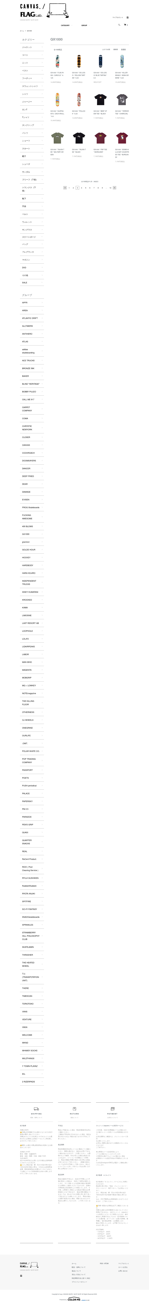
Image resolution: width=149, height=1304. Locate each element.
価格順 (115, 49)
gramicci (25, 541)
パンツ (25, 132)
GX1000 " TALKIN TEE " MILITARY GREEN (57, 152)
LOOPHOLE (27, 630)
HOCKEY (26, 557)
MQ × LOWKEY (29, 685)
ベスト (25, 70)
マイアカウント (117, 17)
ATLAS (25, 341)
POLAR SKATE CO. (31, 751)
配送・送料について (79, 1267)
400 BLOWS (27, 526)
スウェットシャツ (30, 86)
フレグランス (28, 251)
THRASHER (27, 954)
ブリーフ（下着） (30, 179)
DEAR (25, 483)
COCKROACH (28, 452)
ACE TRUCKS (28, 360)
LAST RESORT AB (30, 623)
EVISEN (25, 499)
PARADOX (27, 816)
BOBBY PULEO (29, 391)
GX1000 (29, 31)
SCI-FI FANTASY (29, 909)
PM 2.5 (25, 808)
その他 (25, 275)
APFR (24, 302)
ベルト (25, 214)
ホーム (22, 31)
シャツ (25, 93)
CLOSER (26, 437)
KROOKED (27, 599)
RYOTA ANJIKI (28, 893)
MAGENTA (27, 669)
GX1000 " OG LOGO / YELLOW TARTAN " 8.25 (78, 75)
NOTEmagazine (29, 693)
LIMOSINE (27, 615)
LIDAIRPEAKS (28, 646)
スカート (26, 148)
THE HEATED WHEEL (28, 964)
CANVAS (26, 445)
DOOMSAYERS (29, 460)
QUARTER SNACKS (27, 842)
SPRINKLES (27, 924)
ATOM (106, 1263)
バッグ (25, 244)
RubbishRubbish (29, 885)
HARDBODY (27, 565)
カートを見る (123, 1267)
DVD (24, 267)
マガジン (26, 259)
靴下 (24, 198)
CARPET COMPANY (27, 409)
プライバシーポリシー (79, 1282)
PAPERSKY (27, 801)
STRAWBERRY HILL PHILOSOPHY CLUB (30, 935)
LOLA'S (25, 638)
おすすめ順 (106, 49)
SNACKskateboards (30, 916)
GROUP (84, 25)
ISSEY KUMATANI (30, 591)
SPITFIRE (26, 901)
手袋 (24, 206)
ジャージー (27, 101)
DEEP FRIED (28, 476)
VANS (24, 1011)
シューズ (26, 163)
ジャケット (27, 47)
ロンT (24, 109)
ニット (25, 62)
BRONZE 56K (28, 368)
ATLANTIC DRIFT (30, 318)
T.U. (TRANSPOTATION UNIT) (30, 977)
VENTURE (27, 1019)
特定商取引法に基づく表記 (81, 1278)
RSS (101, 1263)
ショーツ (26, 140)
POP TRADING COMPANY (29, 760)
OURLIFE (26, 735)
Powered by (63, 1300)
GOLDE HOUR (28, 549)
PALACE (26, 793)
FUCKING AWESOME (27, 517)
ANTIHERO (27, 333)
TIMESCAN (27, 995)
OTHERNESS (28, 712)
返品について (76, 1271)
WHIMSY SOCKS (29, 1050)
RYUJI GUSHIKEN (30, 877)
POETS (25, 777)
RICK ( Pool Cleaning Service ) (30, 868)
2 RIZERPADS (28, 1081)
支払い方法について (79, 1274)
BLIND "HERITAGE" (30, 383)
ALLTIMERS (27, 325)
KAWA (25, 607)
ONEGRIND (27, 727)
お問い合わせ (123, 1271)
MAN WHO (27, 662)
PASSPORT (27, 770)
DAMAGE (26, 491)
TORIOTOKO (27, 1003)
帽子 (24, 156)
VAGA (24, 1027)
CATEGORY (65, 25)
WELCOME (27, 1034)
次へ (114, 187)
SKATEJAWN (28, 946)
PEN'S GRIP (27, 824)
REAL (24, 851)
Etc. (24, 1073)
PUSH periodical (29, 785)
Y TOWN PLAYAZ (30, 1066)
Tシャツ (25, 117)
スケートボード (29, 236)
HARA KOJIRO (28, 573)
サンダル (26, 171)
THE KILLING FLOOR (28, 703)
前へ (65, 187)
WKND (25, 1042)
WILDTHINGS (28, 1058)
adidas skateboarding (28, 351)
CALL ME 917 (28, 399)
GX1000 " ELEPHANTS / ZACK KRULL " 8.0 (57, 113)
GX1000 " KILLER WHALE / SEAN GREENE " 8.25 (122, 75)
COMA (25, 418)
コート (25, 54)
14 (110, 188)
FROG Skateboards (30, 507)
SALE (24, 282)
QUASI (25, 832)
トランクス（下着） (29, 189)
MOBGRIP (26, 677)
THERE (25, 988)
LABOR (25, 654)
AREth (25, 310)
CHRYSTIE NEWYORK (27, 428)
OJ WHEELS (27, 719)
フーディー (27, 78)
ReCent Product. (29, 859)
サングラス (27, 229)
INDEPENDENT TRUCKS (29, 582)
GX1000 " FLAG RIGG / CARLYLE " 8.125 (57, 75)
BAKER (25, 376)
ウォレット (27, 221)
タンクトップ (28, 125)
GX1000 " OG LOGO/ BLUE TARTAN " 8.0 (100, 75)
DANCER (26, 468)
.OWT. (25, 743)
